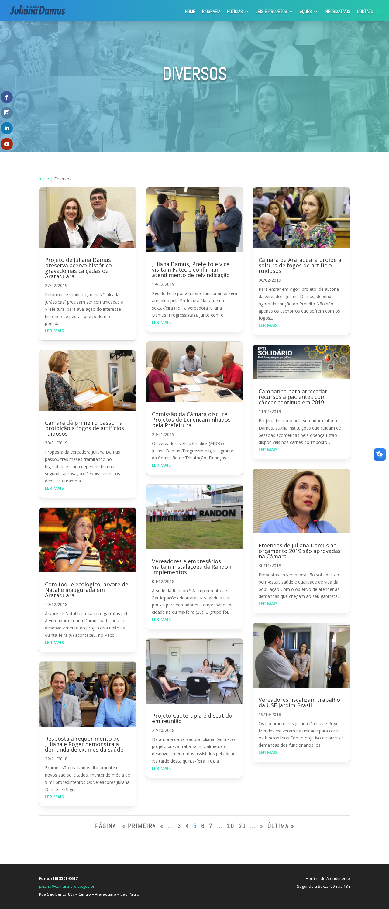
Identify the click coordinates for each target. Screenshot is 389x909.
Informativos (337, 11)
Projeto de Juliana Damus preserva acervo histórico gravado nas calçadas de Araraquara (78, 268)
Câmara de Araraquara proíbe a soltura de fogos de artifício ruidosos (300, 265)
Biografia (211, 11)
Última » (280, 826)
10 (230, 826)
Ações (306, 11)
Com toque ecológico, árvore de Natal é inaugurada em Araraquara (86, 590)
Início (44, 179)
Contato (365, 11)
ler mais (54, 331)
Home (190, 11)
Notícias (235, 11)
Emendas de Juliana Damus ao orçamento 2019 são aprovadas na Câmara (300, 551)
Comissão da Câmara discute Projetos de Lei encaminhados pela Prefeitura (191, 419)
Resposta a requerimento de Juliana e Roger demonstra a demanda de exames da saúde (84, 744)
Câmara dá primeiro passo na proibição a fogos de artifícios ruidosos (84, 428)
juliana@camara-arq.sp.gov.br (67, 886)
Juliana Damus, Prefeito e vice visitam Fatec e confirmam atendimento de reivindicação (191, 269)
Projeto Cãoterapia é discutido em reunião (192, 718)
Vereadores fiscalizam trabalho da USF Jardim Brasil (299, 702)
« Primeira (139, 826)
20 (242, 826)
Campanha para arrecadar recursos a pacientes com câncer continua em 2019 (293, 397)
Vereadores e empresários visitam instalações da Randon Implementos (191, 566)
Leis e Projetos (271, 11)
